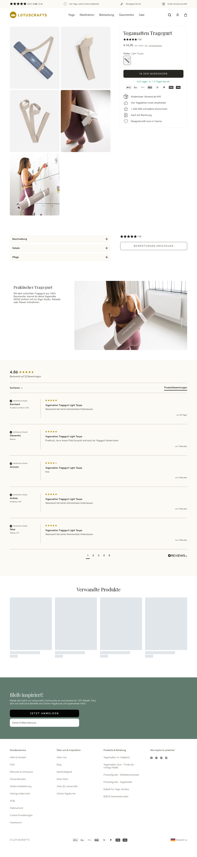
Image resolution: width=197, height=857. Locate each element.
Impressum (16, 822)
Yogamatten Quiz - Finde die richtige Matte (118, 766)
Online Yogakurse (66, 793)
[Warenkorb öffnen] (186, 15)
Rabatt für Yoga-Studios (116, 789)
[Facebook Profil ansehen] (151, 758)
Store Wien (62, 779)
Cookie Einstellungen (21, 815)
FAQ (12, 764)
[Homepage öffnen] (28, 14)
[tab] (175, 388)
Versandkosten (155, 45)
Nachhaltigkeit (64, 771)
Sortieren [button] (15, 387)
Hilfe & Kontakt (18, 757)
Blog (59, 764)
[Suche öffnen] (170, 15)
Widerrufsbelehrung (20, 786)
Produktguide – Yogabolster (117, 782)
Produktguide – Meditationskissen (121, 774)
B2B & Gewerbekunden (115, 796)
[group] (27, 372)
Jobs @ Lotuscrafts (67, 786)
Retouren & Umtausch (21, 771)
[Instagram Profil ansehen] (156, 758)
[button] (88, 556)
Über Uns (62, 757)
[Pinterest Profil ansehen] (161, 758)
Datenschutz (16, 808)
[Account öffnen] (178, 15)
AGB (12, 800)
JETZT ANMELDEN (44, 713)
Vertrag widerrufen (20, 793)
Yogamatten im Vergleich (116, 757)
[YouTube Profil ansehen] (166, 758)
